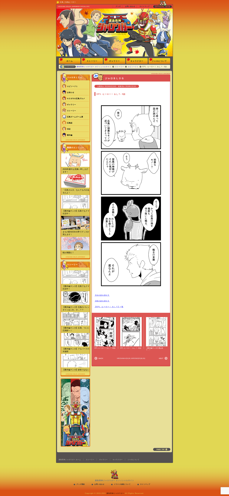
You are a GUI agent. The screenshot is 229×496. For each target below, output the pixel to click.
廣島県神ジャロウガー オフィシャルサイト (114, 33)
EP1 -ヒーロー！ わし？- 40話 (104, 348)
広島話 (69, 123)
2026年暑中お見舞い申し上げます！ (75, 170)
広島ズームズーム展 (75, 117)
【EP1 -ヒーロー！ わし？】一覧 (108, 307)
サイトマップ (145, 484)
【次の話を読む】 (102, 295)
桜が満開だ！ (68, 253)
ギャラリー (114, 61)
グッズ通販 (80, 484)
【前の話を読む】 (102, 301)
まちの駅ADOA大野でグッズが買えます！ (76, 233)
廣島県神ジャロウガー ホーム (70, 460)
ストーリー (92, 61)
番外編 (69, 135)
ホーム (69, 61)
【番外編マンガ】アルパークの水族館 (76, 350)
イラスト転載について (122, 484)
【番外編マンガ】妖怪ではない (76, 370)
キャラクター (136, 61)
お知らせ (70, 92)
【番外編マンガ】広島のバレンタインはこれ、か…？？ (76, 308)
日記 (69, 129)
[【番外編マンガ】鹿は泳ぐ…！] (156, 332)
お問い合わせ (99, 484)
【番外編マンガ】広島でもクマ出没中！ (76, 212)
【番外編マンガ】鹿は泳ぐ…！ (154, 349)
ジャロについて (159, 61)
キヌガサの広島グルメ (76, 98)
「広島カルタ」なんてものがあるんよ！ (76, 191)
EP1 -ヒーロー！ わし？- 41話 (130, 348)
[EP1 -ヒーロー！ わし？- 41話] (131, 331)
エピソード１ (72, 86)
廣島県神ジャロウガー (115, 493)
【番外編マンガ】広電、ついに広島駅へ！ (76, 329)
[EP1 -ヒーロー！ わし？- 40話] (105, 331)
